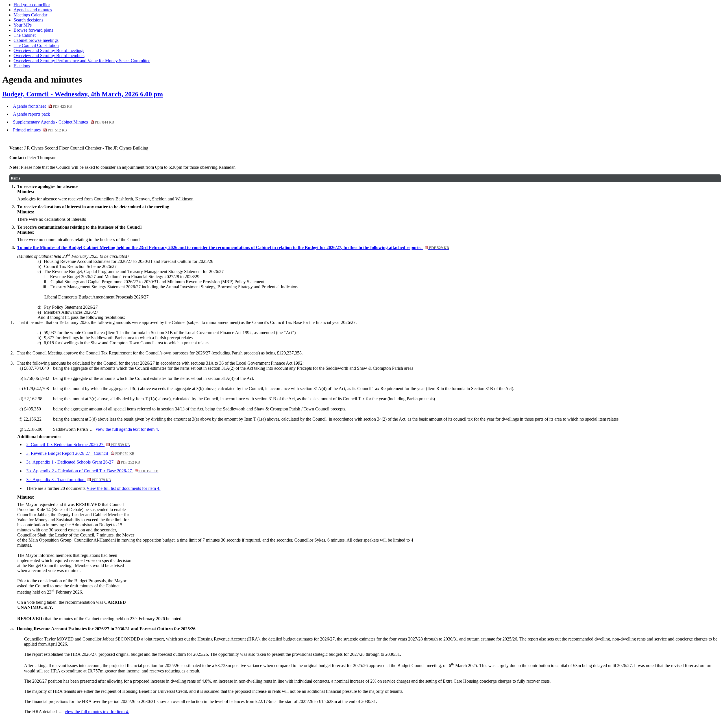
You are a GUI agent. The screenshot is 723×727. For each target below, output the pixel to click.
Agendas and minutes (33, 9)
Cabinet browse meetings (36, 40)
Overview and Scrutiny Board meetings (49, 50)
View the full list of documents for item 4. (123, 488)
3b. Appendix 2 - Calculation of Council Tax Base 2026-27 (92, 470)
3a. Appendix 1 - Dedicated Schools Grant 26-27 (83, 462)
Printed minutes (40, 129)
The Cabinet (25, 35)
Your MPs (23, 25)
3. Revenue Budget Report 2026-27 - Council (80, 453)
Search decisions (28, 20)
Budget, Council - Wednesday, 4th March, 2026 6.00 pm (82, 94)
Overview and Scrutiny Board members (49, 55)
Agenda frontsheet (42, 106)
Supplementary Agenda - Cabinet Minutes (63, 122)
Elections (22, 65)
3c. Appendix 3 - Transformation (68, 479)
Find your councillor (32, 4)
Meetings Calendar (30, 14)
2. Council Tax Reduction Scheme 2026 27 (78, 444)
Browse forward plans (33, 30)
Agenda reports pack (31, 114)
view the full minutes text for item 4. (97, 711)
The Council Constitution (36, 45)
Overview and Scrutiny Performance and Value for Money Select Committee (82, 60)
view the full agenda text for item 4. (127, 429)
